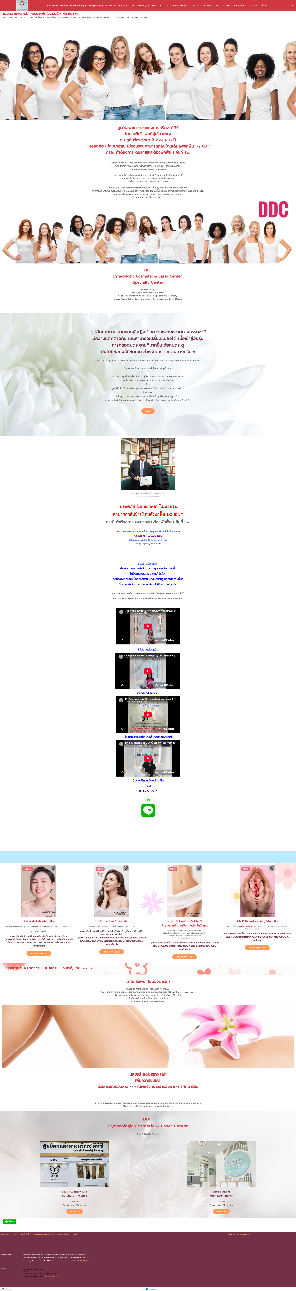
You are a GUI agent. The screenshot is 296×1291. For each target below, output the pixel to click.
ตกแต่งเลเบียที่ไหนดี (26, 17)
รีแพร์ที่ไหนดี (38, 17)
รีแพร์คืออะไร (144, 17)
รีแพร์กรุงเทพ (87, 17)
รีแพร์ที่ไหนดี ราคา (122, 17)
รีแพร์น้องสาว (134, 17)
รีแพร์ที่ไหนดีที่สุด (75, 17)
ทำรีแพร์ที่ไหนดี (13, 17)
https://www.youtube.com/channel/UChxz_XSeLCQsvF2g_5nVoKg (71, 1261)
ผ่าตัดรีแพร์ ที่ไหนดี (49, 17)
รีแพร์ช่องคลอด (62, 17)
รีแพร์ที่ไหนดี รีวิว (109, 17)
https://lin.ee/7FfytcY (51, 1277)
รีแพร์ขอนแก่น (97, 17)
